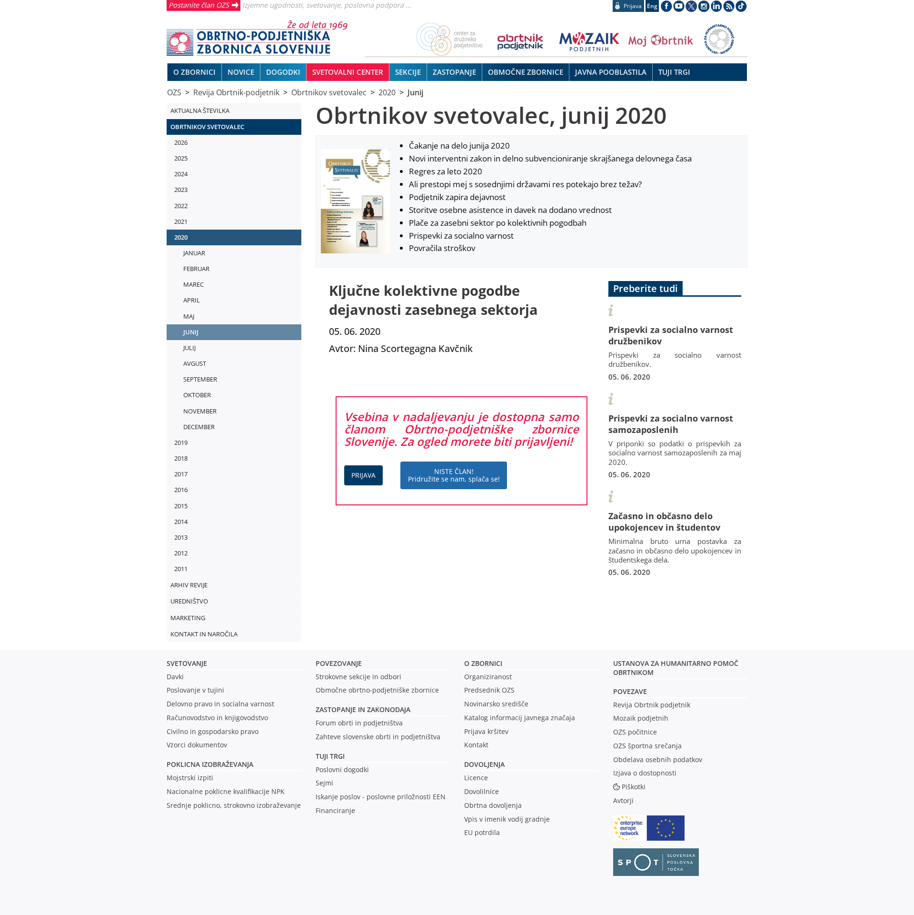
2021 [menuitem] (181, 221)
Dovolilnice (481, 791)
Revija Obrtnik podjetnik (651, 704)
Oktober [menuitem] (197, 395)
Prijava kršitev (486, 731)
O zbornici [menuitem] (194, 72)
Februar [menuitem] (196, 268)
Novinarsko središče (496, 703)
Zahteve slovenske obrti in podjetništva (378, 736)
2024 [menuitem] (181, 174)
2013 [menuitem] (181, 537)
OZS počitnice (635, 731)
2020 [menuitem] (181, 237)
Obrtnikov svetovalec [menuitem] (207, 126)
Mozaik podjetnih (640, 718)
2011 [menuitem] (181, 568)
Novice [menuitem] (241, 72)
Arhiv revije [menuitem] (189, 585)
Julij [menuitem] (189, 347)
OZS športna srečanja (647, 745)
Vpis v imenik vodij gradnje (507, 819)
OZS (174, 92)
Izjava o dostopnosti (644, 772)
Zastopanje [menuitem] (454, 72)
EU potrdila (482, 832)
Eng (652, 6)
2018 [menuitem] (181, 458)
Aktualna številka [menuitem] (199, 110)
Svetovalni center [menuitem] (347, 72)
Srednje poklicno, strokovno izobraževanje (234, 805)
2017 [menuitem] (181, 474)
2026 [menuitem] (181, 142)
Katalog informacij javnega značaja (519, 717)
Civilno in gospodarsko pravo (212, 731)
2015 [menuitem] (181, 506)
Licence (476, 777)
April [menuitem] (191, 300)
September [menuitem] (200, 379)
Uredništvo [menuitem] (189, 601)
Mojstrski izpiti (190, 777)
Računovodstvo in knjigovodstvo (217, 717)
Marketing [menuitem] (187, 617)
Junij (415, 92)
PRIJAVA (363, 475)
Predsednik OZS (489, 689)
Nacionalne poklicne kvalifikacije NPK (226, 791)
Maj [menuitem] (188, 316)
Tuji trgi (330, 756)
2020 (387, 92)
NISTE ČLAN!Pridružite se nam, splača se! (454, 475)
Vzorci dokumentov (197, 744)
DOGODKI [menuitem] (283, 72)
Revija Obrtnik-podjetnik (236, 92)
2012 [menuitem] (181, 553)
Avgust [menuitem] (194, 363)
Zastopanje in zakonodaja (363, 709)
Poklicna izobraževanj (208, 764)
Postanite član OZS (199, 5)
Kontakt (476, 744)
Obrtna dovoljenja (493, 805)
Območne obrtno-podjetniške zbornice (377, 689)
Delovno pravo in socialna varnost (220, 703)
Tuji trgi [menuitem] (674, 72)
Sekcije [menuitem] (408, 72)
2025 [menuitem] (181, 158)
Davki (175, 676)
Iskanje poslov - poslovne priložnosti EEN (381, 796)
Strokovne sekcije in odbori (358, 676)
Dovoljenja (484, 764)
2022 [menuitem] (181, 205)
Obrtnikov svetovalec (329, 92)
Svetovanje (187, 663)
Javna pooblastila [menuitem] (610, 72)
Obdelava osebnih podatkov (657, 759)
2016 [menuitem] (181, 489)
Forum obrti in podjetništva (359, 722)
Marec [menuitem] (193, 284)
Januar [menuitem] (194, 253)
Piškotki (634, 786)
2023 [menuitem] (181, 189)
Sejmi (324, 782)
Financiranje (335, 810)
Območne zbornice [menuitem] (525, 72)
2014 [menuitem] (181, 521)
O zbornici (483, 663)
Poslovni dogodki (342, 769)
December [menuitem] (199, 426)
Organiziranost (488, 676)
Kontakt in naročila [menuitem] (204, 634)
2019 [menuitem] (181, 442)
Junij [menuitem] (191, 332)
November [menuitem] (200, 411)
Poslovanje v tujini (195, 689)
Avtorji (623, 800)
